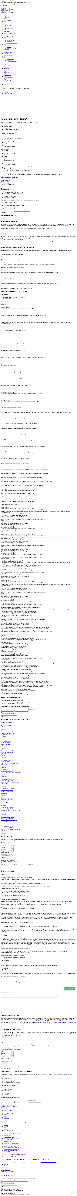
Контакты (6, 49)
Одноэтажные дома (9, 1137)
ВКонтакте (6, 1166)
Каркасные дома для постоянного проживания (16, 1145)
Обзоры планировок (12, 43)
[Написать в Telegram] (1, 1172)
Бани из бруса (7, 1141)
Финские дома (7, 1135)
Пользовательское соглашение (48, 1162)
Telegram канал (4, 1167)
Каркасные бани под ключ (10, 1150)
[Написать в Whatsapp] (2, 1172)
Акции (8, 45)
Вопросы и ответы (11, 48)
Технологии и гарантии (10, 1131)
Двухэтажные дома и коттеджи (11, 1138)
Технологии (10, 41)
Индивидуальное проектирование (12, 1133)
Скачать (3, 212)
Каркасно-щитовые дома (10, 1146)
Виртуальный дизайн (9, 33)
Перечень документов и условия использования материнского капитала (57, 1022)
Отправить (3, 716)
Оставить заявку (5, 150)
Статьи (5, 1127)
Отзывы (9, 47)
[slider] (60, 997)
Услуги (5, 37)
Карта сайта (7, 1151)
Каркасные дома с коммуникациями (13, 1143)
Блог (5, 39)
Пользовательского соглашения (22, 211)
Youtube (6, 1164)
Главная (6, 90)
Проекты (6, 34)
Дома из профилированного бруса (12, 1147)
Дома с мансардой (8, 1139)
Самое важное (10, 40)
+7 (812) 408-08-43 (5, 5)
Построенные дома (8, 36)
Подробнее (3, 1024)
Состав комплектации (6, 180)
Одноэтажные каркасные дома (11, 1149)
